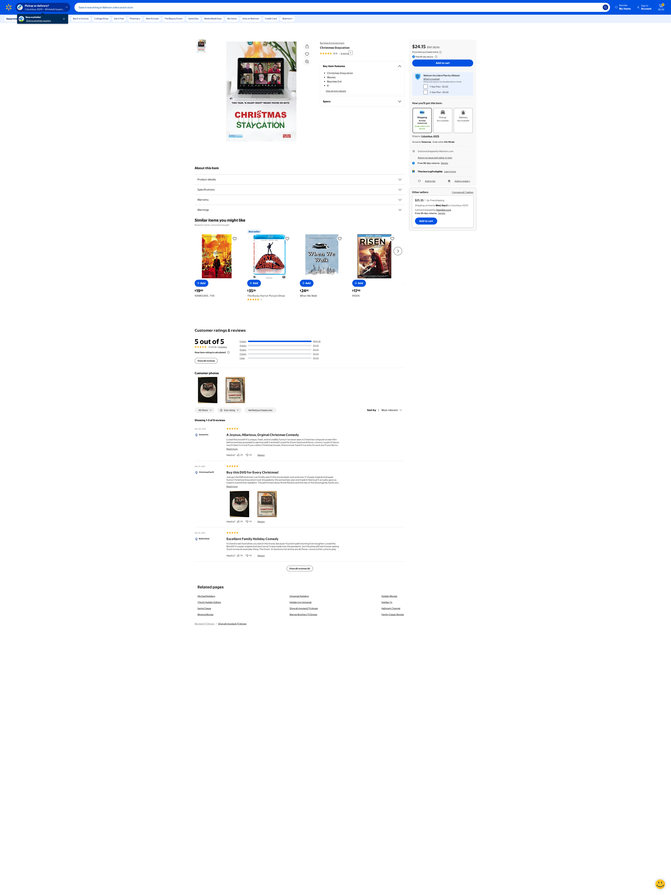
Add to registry (462, 181)
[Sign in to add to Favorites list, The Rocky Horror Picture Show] (287, 238)
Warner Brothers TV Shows (303, 614)
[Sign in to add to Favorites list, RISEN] (392, 238)
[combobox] (342, 7)
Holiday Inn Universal (301, 602)
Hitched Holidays (206, 596)
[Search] (605, 7)
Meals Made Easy (213, 18)
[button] (623, 7)
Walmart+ (287, 18)
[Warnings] (400, 210)
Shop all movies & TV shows (304, 608)
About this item (207, 168)
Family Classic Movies (392, 614)
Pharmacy (135, 18)
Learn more (450, 171)
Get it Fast (119, 18)
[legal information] (440, 52)
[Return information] (435, 56)
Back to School (81, 18)
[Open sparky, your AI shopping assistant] (660, 884)
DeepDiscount (443, 209)
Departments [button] (13, 18)
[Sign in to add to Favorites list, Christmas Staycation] (307, 54)
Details (444, 163)
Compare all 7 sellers (462, 192)
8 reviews (222, 347)
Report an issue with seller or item (435, 157)
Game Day (193, 18)
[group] (334, 53)
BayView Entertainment (332, 43)
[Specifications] (400, 189)
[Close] (65, 18)
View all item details (336, 91)
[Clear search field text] (597, 7)
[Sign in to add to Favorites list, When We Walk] (339, 238)
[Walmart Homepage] (8, 7)
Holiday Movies (389, 596)
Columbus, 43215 (430, 136)
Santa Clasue (204, 608)
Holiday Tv (386, 602)
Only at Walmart (250, 18)
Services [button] (35, 18)
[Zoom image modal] (307, 61)
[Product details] (400, 179)
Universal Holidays (299, 596)
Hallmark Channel (390, 608)
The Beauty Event (173, 18)
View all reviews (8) (299, 568)
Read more (232, 449)
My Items (232, 18)
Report (261, 455)
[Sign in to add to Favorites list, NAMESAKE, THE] (234, 238)
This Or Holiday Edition (209, 602)
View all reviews (206, 360)
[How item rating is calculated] (228, 352)
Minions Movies (205, 614)
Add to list (430, 181)
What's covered (431, 79)
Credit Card (271, 18)
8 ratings (345, 53)
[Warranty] (400, 200)
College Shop (101, 18)
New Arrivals (152, 18)
